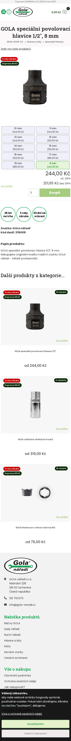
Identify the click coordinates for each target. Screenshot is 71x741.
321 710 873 (16, 598)
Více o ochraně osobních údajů (21, 714)
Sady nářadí (11, 629)
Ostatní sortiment (16, 658)
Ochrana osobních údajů (20, 681)
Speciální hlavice (54, 41)
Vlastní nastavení (35, 733)
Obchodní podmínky (17, 675)
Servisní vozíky (13, 652)
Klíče (7, 646)
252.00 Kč (52, 138)
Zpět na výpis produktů (16, 49)
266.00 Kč (52, 156)
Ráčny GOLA (12, 623)
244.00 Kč (18, 130)
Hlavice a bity (34, 41)
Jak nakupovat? (14, 687)
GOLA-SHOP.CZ (15, 41)
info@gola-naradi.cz (22, 605)
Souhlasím (35, 724)
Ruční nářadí (12, 635)
